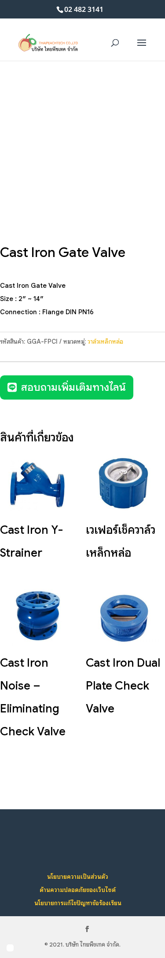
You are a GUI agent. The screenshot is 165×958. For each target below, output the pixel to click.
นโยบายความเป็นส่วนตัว (77, 877)
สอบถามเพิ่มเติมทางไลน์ (73, 387)
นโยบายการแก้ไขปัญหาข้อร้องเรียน (77, 903)
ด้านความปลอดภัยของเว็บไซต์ (78, 890)
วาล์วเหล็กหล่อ (105, 341)
